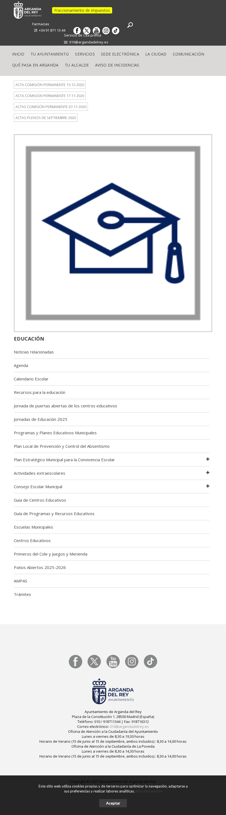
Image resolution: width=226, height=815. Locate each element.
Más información (149, 791)
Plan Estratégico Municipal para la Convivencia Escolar (64, 459)
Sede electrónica (120, 54)
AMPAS (20, 581)
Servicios (85, 54)
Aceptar (113, 803)
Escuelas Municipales (33, 527)
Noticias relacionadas (34, 352)
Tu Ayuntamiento (50, 54)
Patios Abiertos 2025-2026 (40, 567)
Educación (29, 338)
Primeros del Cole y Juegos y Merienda (50, 554)
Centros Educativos (32, 540)
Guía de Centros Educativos (40, 500)
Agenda (21, 365)
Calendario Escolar (31, 379)
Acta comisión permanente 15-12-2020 (49, 84)
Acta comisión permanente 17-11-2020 (49, 95)
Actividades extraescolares (39, 473)
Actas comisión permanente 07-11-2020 (50, 106)
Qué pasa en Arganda (35, 65)
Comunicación (189, 54)
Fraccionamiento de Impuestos (82, 10)
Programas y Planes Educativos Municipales (55, 432)
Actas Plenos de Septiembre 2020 (45, 117)
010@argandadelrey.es (88, 42)
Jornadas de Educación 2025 (40, 419)
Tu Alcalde (77, 65)
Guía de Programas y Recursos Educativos (54, 513)
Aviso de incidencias (117, 65)
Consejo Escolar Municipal (38, 486)
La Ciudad (156, 54)
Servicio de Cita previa (82, 35)
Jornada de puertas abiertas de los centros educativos (65, 405)
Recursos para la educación (39, 392)
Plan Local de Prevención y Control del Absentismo (62, 446)
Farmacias (40, 23)
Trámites (22, 594)
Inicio (18, 54)
